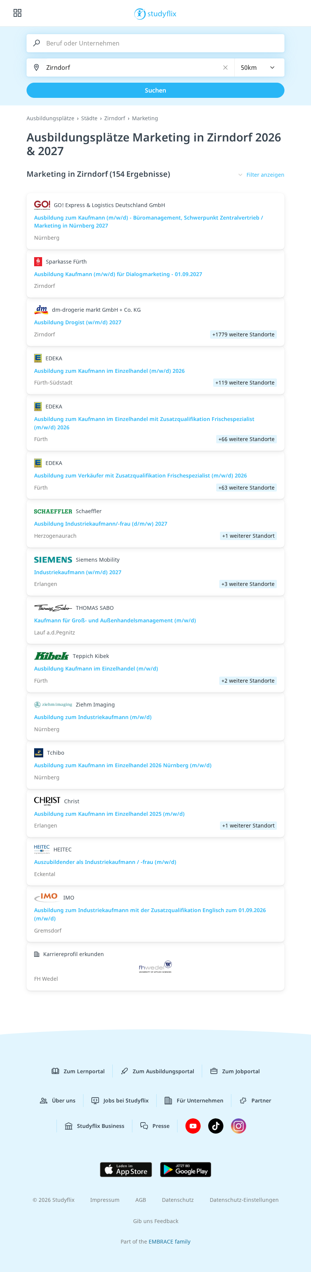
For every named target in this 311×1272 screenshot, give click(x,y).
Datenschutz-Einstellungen (244, 1199)
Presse (161, 1125)
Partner (261, 1100)
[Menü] (17, 13)
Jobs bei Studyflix (126, 1100)
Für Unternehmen (200, 1100)
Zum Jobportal (241, 1071)
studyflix (162, 13)
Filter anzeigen (265, 174)
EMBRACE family (169, 1241)
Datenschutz (178, 1199)
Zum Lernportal (84, 1071)
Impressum (104, 1199)
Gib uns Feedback (155, 1221)
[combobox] (260, 67)
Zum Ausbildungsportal (163, 1071)
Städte (89, 118)
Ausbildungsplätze (50, 118)
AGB (140, 1199)
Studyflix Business (100, 1125)
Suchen (155, 90)
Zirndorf (114, 118)
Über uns (63, 1100)
